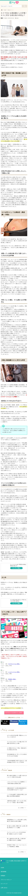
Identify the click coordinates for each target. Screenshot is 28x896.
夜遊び (17, 18)
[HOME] (2, 10)
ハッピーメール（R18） (14, 672)
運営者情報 (3, 871)
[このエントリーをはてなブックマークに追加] (22, 722)
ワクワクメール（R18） (14, 663)
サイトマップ (4, 883)
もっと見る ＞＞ (22, 807)
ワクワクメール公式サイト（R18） (14, 712)
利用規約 (3, 875)
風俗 (5, 10)
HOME (2, 867)
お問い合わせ (4, 887)
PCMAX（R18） (12, 679)
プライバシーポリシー (6, 879)
